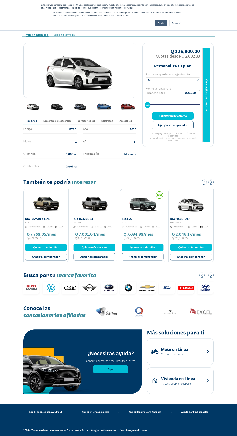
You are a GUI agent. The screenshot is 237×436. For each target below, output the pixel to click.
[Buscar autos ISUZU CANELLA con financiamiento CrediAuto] (31, 288)
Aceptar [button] (161, 23)
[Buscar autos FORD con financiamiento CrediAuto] (167, 288)
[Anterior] (204, 182)
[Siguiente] (211, 182)
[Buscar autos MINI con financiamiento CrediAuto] (89, 288)
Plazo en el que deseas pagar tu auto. (168, 74)
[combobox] (173, 80)
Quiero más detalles (46, 247)
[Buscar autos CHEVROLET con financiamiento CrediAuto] (147, 288)
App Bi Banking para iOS (194, 412)
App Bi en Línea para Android (45, 412)
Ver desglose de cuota (206, 93)
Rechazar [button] (176, 23)
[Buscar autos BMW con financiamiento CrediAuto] (128, 288)
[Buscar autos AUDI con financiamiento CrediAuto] (70, 288)
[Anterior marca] (202, 275)
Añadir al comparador (46, 256)
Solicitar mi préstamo (173, 116)
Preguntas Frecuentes (103, 430)
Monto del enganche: (159, 88)
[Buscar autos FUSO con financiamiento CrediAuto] (186, 288)
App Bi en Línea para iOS (95, 412)
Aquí (111, 369)
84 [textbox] (149, 80)
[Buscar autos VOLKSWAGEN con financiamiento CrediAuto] (51, 288)
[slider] (146, 104)
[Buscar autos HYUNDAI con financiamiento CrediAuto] (206, 288)
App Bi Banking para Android (145, 412)
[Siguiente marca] (211, 275)
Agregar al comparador (173, 125)
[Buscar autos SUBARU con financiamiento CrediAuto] (109, 288)
